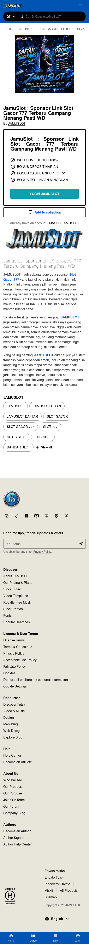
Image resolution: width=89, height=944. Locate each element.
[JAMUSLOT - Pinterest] (56, 516)
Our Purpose (12, 793)
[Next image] (80, 64)
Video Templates (15, 595)
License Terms (14, 640)
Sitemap (50, 897)
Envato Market (55, 870)
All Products (69, 890)
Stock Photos (13, 608)
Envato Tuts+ (54, 877)
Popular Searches (16, 622)
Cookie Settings (15, 686)
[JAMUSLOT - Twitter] (66, 516)
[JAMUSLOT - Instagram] (7, 516)
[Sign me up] (81, 544)
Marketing (10, 724)
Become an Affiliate (17, 761)
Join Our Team (14, 799)
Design (8, 717)
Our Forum (11, 806)
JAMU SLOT (44, 355)
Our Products (13, 786)
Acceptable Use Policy (20, 659)
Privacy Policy (42, 551)
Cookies (9, 673)
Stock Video (12, 589)
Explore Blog (12, 737)
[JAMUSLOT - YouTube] (36, 516)
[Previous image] (9, 64)
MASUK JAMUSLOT (64, 223)
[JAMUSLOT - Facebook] (26, 516)
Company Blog (14, 812)
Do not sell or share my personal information (35, 679)
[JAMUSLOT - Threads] (46, 516)
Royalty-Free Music (17, 602)
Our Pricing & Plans (17, 582)
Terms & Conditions (17, 646)
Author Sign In (13, 837)
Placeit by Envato (57, 883)
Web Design (12, 730)
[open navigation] (81, 6)
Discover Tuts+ (14, 704)
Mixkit (48, 890)
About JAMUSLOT (16, 576)
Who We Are (12, 780)
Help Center (12, 755)
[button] (44, 64)
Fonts (7, 615)
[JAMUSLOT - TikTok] (17, 516)
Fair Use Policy (14, 666)
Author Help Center (17, 844)
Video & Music (14, 710)
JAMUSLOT (16, 123)
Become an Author (17, 831)
